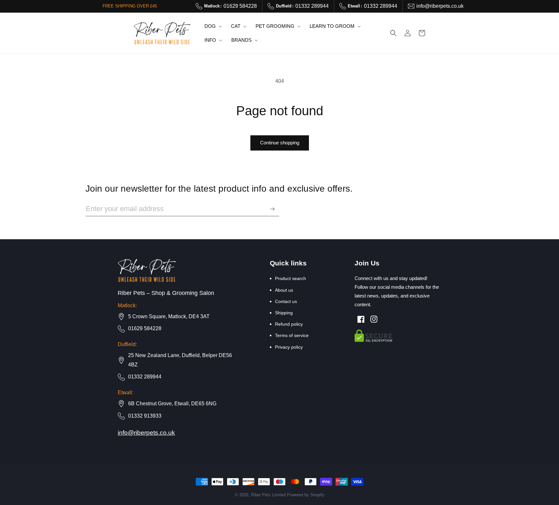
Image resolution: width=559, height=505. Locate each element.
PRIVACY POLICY (289, 347)
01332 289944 (302, 6)
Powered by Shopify (305, 495)
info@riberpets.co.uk (440, 6)
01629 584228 (230, 6)
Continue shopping (279, 142)
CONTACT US (286, 301)
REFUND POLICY (289, 324)
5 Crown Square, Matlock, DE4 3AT (169, 316)
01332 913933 (144, 416)
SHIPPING (284, 312)
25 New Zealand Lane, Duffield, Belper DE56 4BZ (180, 360)
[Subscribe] (272, 209)
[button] (213, 26)
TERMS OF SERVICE (292, 335)
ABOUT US (284, 290)
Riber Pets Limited (268, 495)
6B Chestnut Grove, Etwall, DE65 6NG (172, 403)
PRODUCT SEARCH (290, 278)
